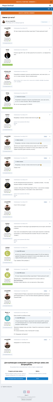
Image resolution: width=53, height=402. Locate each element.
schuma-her (7, 71)
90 (10, 258)
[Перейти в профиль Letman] (7, 253)
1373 (10, 126)
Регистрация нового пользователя (15, 378)
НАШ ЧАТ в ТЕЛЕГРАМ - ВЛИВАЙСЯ (25, 1)
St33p (7, 49)
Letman (7, 247)
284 (10, 61)
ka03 (7, 269)
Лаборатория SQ (20, 22)
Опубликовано (20, 28)
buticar (7, 114)
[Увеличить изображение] (39, 117)
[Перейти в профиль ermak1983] (3, 21)
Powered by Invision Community (26, 398)
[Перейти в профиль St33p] (7, 55)
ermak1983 (12, 21)
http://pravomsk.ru (18, 280)
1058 (10, 82)
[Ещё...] (49, 28)
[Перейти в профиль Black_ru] (7, 318)
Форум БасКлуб (8, 5)
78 (10, 39)
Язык (26, 395)
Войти (37, 378)
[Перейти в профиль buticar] (7, 120)
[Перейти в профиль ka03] (7, 275)
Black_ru (7, 312)
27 (10, 323)
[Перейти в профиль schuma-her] (7, 77)
